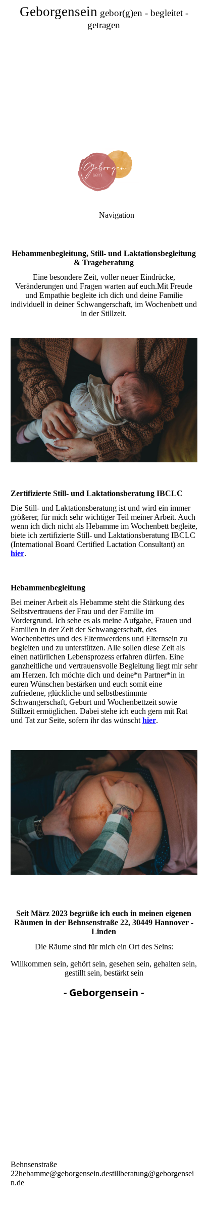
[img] (104, 70)
